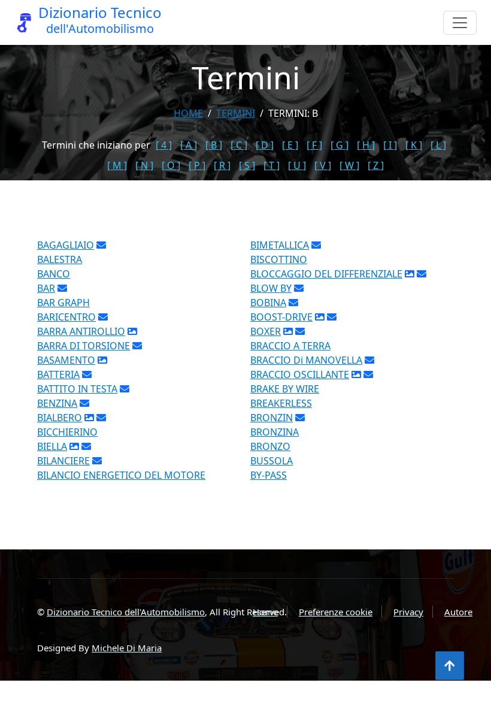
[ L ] (438, 145)
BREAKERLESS (281, 403)
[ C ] (239, 145)
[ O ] (171, 165)
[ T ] (271, 165)
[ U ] (297, 165)
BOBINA (268, 302)
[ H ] (366, 145)
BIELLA (52, 446)
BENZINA (57, 403)
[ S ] (247, 165)
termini (235, 113)
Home (188, 113)
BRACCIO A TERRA (290, 345)
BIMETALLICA (279, 245)
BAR (46, 288)
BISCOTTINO (278, 259)
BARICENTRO (66, 317)
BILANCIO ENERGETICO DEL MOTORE (121, 475)
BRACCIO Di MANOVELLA (306, 360)
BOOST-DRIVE (281, 317)
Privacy (408, 612)
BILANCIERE (63, 460)
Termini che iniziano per (96, 145)
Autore (458, 612)
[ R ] (222, 165)
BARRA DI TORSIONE (83, 345)
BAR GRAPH (63, 302)
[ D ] (265, 145)
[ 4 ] (164, 145)
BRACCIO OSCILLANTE (299, 374)
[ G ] (339, 145)
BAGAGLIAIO (65, 245)
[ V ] (322, 165)
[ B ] (213, 145)
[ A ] (188, 145)
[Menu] (460, 23)
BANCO (53, 273)
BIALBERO (59, 417)
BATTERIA (58, 374)
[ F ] (314, 145)
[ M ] (117, 165)
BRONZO (270, 446)
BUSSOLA (271, 460)
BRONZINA (274, 432)
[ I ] (390, 145)
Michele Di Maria (127, 648)
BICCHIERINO (67, 432)
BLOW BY (271, 288)
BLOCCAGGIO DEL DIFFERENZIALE (326, 273)
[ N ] (144, 165)
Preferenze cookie (335, 612)
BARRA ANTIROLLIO (81, 331)
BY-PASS (268, 475)
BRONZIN (271, 417)
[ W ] (349, 165)
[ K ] (413, 145)
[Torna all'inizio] (449, 665)
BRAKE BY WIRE (284, 388)
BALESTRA (59, 259)
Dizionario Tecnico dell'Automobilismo (126, 612)
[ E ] (290, 145)
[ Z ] (376, 165)
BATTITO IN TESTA (77, 388)
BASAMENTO (66, 360)
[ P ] (197, 165)
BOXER (265, 331)
